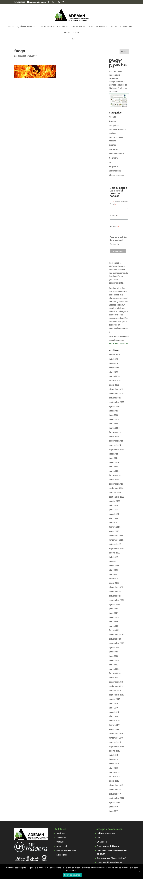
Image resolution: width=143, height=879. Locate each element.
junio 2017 (113, 811)
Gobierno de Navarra (106, 833)
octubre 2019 (115, 690)
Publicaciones (97, 27)
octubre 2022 (115, 544)
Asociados (61, 838)
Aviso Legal (61, 846)
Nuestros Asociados (53, 27)
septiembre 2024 (116, 449)
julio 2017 (113, 807)
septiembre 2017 (116, 798)
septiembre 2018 (116, 746)
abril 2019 (113, 716)
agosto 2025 (114, 406)
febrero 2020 (115, 673)
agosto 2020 (114, 647)
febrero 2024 (115, 475)
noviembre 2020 (116, 634)
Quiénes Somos (26, 27)
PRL (111, 162)
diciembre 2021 (116, 587)
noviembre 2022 (116, 540)
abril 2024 (113, 467)
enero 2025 (114, 437)
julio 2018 (113, 755)
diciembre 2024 (116, 441)
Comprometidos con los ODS (109, 862)
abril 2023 (113, 518)
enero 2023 (114, 531)
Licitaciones (61, 855)
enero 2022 (114, 583)
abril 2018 (113, 768)
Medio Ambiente (116, 153)
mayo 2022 (114, 566)
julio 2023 (113, 505)
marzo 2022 (114, 574)
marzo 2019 (114, 721)
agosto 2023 (114, 501)
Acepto (116, 244)
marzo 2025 (114, 428)
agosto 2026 (114, 355)
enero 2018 (114, 781)
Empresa (114, 226)
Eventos (112, 145)
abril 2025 (113, 424)
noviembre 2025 (116, 393)
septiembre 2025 (116, 402)
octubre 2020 (115, 639)
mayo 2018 (114, 764)
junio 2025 (113, 415)
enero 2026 (114, 385)
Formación (114, 149)
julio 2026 (113, 359)
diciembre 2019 (116, 682)
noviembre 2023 (116, 488)
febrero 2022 (115, 579)
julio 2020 (113, 652)
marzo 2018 (114, 772)
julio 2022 (113, 557)
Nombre (114, 215)
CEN (99, 838)
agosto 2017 (114, 802)
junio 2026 (113, 363)
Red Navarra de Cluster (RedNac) (111, 858)
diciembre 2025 (116, 389)
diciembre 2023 (116, 484)
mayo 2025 (114, 419)
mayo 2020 (114, 660)
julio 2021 (113, 609)
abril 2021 (113, 622)
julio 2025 (113, 411)
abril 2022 (113, 570)
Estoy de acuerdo (72, 875)
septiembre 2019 (116, 695)
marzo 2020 (114, 669)
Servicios (76, 27)
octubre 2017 (115, 794)
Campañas (114, 125)
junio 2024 (113, 458)
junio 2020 (113, 656)
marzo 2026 (114, 376)
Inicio (11, 27)
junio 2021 (113, 613)
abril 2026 (113, 372)
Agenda (112, 117)
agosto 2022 (114, 553)
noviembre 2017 (116, 789)
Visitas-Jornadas (116, 175)
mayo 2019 (114, 712)
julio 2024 (113, 454)
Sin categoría (115, 171)
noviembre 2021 (116, 591)
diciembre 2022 (116, 535)
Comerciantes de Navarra (108, 846)
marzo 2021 (114, 626)
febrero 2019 (115, 725)
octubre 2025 (115, 398)
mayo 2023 (114, 514)
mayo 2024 (114, 462)
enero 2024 (114, 479)
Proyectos (70, 33)
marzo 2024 (114, 471)
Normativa (113, 158)
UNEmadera (102, 842)
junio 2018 (113, 759)
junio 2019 (113, 708)
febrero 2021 (115, 630)
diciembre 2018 (116, 733)
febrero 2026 (115, 380)
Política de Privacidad (66, 850)
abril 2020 (113, 665)
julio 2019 (113, 703)
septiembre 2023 (116, 497)
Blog (114, 27)
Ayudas (112, 121)
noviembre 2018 (116, 738)
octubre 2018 (115, 742)
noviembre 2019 (116, 686)
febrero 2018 (115, 776)
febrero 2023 (115, 527)
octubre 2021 (115, 596)
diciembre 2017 (116, 785)
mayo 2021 (114, 617)
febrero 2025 (115, 432)
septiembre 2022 (116, 548)
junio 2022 (113, 561)
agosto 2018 (114, 751)
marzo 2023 (114, 522)
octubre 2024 (115, 445)
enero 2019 (114, 729)
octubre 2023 (115, 492)
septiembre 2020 (116, 643)
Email (113, 204)
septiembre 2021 (116, 600)
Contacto (126, 27)
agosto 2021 (114, 604)
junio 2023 (113, 510)
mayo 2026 (114, 368)
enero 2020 (114, 677)
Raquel (21, 56)
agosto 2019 (114, 699)
